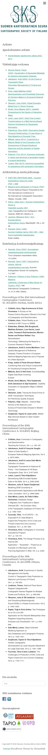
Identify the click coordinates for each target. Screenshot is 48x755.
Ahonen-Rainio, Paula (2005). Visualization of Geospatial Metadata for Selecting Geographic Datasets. (26, 73)
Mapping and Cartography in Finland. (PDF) (26, 186)
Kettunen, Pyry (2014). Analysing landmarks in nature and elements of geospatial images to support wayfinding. (26, 157)
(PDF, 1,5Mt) (13, 183)
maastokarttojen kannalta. (19, 267)
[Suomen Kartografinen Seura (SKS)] (24, 30)
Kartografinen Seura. (16, 223)
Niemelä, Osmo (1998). (17, 229)
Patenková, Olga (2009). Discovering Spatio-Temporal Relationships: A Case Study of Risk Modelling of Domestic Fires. (26, 133)
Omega (6, 749)
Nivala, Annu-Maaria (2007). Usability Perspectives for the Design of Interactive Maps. (25, 112)
